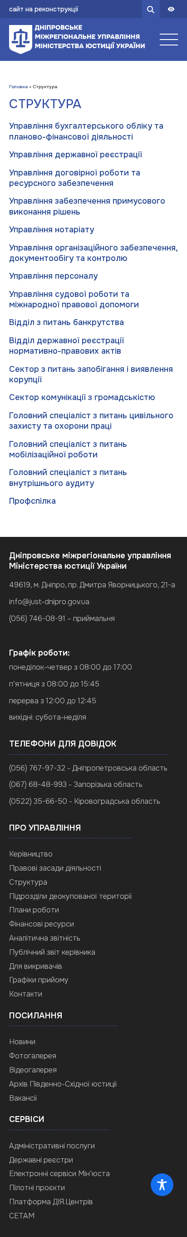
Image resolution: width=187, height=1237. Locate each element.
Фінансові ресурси (41, 924)
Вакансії (23, 1098)
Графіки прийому (39, 980)
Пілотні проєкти (37, 1187)
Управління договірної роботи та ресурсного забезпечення (74, 178)
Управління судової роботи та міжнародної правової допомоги (74, 299)
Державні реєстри (41, 1160)
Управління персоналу (53, 276)
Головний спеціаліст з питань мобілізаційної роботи (68, 449)
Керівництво (31, 854)
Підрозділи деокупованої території (70, 896)
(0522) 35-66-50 (38, 801)
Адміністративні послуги (52, 1146)
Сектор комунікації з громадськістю (82, 397)
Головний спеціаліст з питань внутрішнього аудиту (68, 477)
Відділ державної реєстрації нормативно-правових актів (66, 346)
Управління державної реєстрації (75, 155)
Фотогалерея (32, 1056)
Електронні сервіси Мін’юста (59, 1173)
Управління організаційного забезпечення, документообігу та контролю (93, 253)
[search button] (151, 9)
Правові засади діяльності (55, 868)
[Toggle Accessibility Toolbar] (162, 1184)
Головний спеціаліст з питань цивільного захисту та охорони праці (91, 421)
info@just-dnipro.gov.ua (49, 601)
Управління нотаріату (51, 230)
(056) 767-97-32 (37, 768)
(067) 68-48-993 (38, 784)
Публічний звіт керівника (52, 952)
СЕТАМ (21, 1216)
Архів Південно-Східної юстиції (63, 1084)
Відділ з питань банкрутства (66, 322)
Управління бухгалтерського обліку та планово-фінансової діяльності (86, 131)
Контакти (25, 994)
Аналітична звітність (44, 938)
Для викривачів (35, 966)
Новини (22, 1042)
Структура (28, 882)
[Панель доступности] (171, 9)
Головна (18, 87)
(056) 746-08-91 (37, 618)
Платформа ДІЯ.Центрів (51, 1202)
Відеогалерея (33, 1070)
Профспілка (32, 501)
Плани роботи (34, 910)
